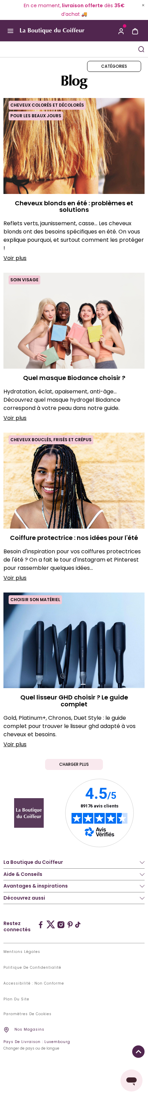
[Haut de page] (138, 1051)
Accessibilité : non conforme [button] (33, 983)
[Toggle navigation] (10, 31)
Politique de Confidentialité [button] (32, 967)
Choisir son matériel (35, 599)
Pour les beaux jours (35, 116)
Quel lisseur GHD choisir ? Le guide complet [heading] (74, 701)
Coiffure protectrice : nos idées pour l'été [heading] (74, 538)
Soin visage (24, 280)
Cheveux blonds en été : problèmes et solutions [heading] (74, 206)
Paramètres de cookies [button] (27, 1014)
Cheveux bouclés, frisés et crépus (51, 440)
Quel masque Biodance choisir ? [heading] (74, 378)
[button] (121, 30)
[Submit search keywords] (141, 49)
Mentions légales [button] (21, 951)
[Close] (143, 5)
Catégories (114, 66)
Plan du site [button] (16, 999)
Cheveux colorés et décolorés (47, 105)
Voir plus (15, 258)
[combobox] (66, 49)
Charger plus (74, 764)
